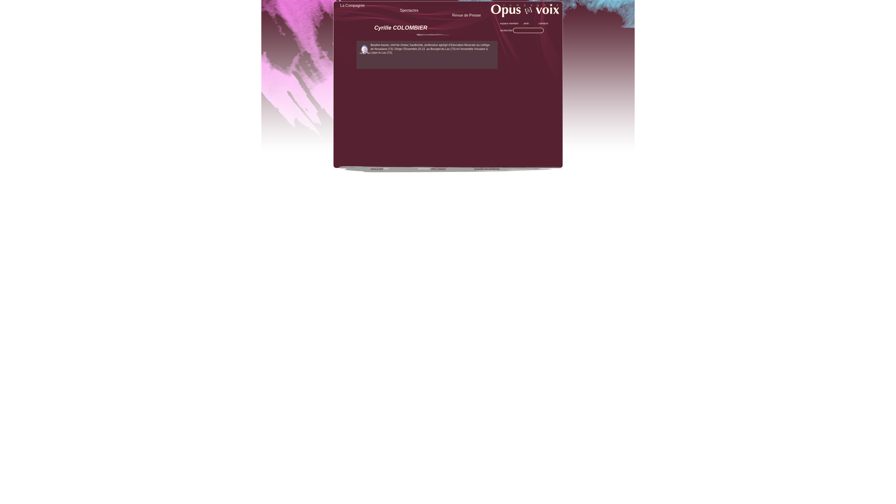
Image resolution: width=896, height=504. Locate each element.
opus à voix (377, 168)
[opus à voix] (525, 10)
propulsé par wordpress (487, 168)
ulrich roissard (438, 168)
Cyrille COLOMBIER (400, 27)
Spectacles (409, 10)
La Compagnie (352, 5)
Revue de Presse (466, 15)
